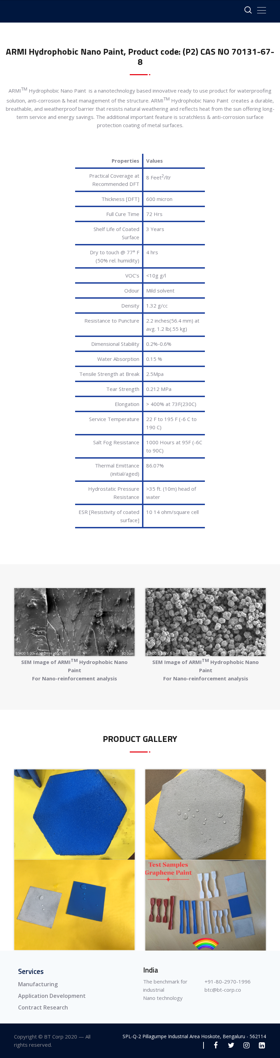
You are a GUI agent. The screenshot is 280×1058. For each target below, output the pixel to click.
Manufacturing (38, 984)
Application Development (52, 996)
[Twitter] (231, 1045)
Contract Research (43, 1007)
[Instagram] (246, 1045)
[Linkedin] (261, 1045)
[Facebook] (215, 1045)
